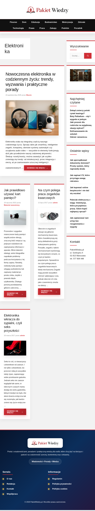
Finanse (13, 22)
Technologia (18, 28)
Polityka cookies (59, 489)
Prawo (32, 28)
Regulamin (57, 479)
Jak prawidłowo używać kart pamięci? (14, 194)
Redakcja (11, 484)
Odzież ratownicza (78, 137)
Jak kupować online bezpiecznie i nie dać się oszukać (79, 190)
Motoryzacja (67, 22)
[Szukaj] (88, 56)
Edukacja (35, 22)
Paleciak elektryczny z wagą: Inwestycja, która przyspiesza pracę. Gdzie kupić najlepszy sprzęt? (80, 206)
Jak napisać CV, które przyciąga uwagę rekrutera (80, 178)
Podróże (65, 28)
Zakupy (53, 28)
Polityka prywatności (61, 484)
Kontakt (10, 489)
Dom (24, 22)
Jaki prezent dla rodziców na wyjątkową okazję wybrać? (80, 125)
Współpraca (12, 494)
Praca (42, 28)
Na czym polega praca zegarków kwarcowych (49, 194)
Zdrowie (81, 22)
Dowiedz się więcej (36, 168)
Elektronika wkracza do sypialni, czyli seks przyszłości (13, 323)
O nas (9, 479)
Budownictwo (51, 22)
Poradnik (78, 28)
